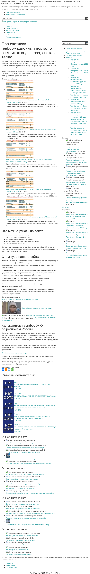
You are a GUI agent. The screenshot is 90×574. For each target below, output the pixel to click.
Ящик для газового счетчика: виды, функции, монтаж (25, 474)
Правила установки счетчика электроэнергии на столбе (26, 518)
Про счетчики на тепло (74, 55)
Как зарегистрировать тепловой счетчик (20, 540)
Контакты (9, 563)
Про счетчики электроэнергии (76, 51)
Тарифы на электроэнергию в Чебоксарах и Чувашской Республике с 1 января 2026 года (76, 235)
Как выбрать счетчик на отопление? (19, 554)
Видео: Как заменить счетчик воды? (40, 315)
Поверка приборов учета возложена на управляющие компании (76, 162)
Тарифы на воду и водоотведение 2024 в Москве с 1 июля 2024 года (78, 122)
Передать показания (13, 37)
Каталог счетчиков (12, 30)
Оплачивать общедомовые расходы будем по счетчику (76, 183)
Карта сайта (10, 565)
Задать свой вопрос (13, 12)
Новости (9, 26)
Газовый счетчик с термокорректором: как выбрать (24, 484)
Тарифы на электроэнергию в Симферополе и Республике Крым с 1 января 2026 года (76, 246)
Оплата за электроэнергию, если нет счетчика (22, 504)
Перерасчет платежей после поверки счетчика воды (25, 447)
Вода (3, 299)
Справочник (10, 32)
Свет (10, 299)
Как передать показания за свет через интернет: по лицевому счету (30, 513)
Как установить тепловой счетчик (18, 545)
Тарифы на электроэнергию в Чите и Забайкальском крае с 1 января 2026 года (76, 255)
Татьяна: (17, 414)
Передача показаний (31, 299)
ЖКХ (7, 35)
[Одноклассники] (6, 369)
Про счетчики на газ (73, 53)
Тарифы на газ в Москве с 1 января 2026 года (79, 96)
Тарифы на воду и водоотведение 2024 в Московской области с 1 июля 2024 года (79, 131)
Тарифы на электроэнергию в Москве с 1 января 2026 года (79, 62)
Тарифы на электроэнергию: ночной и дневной (23, 508)
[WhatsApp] (12, 369)
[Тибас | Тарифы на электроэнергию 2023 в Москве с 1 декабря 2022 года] (8, 406)
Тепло (14, 299)
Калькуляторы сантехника (15, 14)
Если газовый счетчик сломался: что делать (22, 479)
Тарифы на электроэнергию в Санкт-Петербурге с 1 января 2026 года (78, 80)
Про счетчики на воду (74, 48)
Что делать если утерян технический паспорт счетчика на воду (28, 463)
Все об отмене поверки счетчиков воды (20, 443)
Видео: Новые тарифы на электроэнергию (37, 308)
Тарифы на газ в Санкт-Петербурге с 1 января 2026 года (78, 108)
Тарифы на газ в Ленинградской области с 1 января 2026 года (78, 114)
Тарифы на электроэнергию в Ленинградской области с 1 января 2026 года (78, 89)
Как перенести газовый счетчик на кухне (20, 488)
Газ (7, 299)
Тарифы (20, 299)
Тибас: (16, 403)
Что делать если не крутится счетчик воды (21, 459)
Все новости (66, 207)
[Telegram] (9, 369)
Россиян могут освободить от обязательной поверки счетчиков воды (76, 173)
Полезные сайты (12, 567)
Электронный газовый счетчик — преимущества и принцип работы (30, 493)
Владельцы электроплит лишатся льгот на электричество (75, 149)
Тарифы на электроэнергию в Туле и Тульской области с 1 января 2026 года (76, 216)
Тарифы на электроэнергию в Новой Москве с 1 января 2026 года (79, 71)
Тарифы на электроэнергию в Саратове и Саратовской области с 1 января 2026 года (76, 225)
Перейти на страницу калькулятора (14, 353)
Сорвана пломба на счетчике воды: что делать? (23, 452)
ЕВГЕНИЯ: (17, 394)
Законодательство (12, 28)
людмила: (17, 424)
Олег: (16, 382)
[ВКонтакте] (3, 369)
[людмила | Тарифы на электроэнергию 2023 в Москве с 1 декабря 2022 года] (8, 427)
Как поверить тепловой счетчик (17, 549)
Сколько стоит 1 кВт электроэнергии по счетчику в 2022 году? (28, 524)
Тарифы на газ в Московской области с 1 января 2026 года (79, 101)
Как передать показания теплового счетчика (22, 535)
